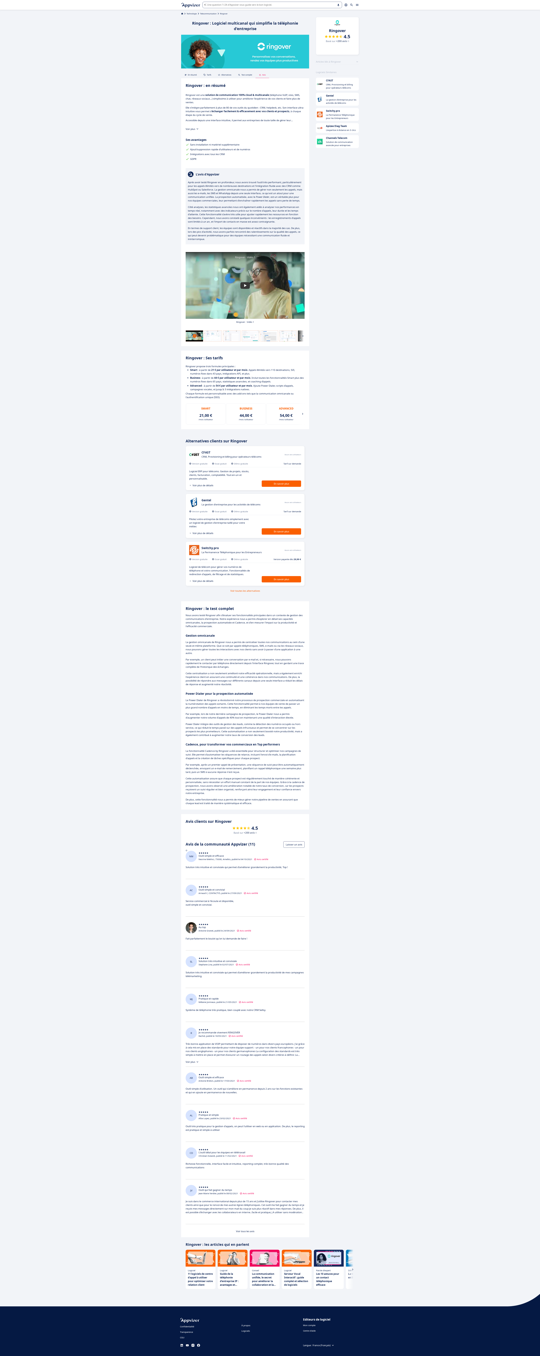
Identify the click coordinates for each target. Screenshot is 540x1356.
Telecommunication (208, 13)
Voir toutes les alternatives (245, 590)
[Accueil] (182, 14)
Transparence (186, 1332)
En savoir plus (281, 483)
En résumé (192, 75)
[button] (245, 285)
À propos (245, 1325)
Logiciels (245, 1330)
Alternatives (226, 75)
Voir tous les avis (245, 1231)
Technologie (192, 13)
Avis (264, 75)
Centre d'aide (309, 1330)
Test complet (246, 75)
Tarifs (209, 75)
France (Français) (322, 1345)
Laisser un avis (294, 844)
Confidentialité (187, 1326)
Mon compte (309, 1325)
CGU (182, 1337)
